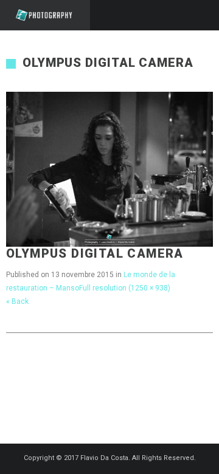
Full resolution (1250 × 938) (124, 288)
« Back (17, 301)
